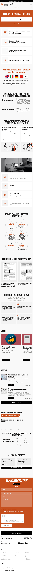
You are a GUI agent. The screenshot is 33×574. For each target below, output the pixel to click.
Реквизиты (27, 558)
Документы (27, 556)
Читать (11, 384)
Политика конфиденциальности (7, 570)
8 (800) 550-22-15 (28, 538)
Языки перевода (4, 561)
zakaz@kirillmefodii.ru (6, 538)
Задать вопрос (16, 23)
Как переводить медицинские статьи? (17, 390)
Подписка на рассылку (16, 533)
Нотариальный (4, 553)
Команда (27, 552)
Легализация (3, 552)
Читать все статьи (16, 402)
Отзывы (26, 553)
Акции (16, 555)
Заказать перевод (16, 19)
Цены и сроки (16, 7)
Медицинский (14, 429)
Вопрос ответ (27, 559)
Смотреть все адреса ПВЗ (16, 467)
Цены (16, 553)
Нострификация (4, 556)
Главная (3, 429)
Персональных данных (18, 511)
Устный (2, 558)
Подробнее (6, 360)
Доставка (17, 552)
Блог (26, 561)
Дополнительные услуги (6, 559)
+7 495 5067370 (20, 1)
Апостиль (3, 551)
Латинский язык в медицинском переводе (18, 376)
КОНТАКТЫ (3, 563)
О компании (27, 551)
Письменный (8, 429)
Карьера (26, 555)
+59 (26, 76)
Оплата (16, 551)
